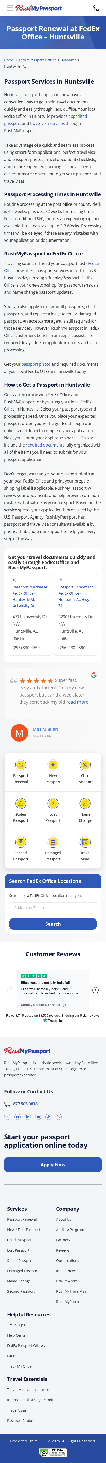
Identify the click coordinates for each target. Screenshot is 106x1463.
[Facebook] (7, 1117)
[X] (59, 1117)
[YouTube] (38, 1117)
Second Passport (21, 1291)
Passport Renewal (22, 1219)
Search (53, 924)
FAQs (11, 1355)
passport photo (36, 364)
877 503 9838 (24, 1104)
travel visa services (47, 123)
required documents (45, 445)
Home (9, 60)
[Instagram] (17, 1117)
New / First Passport (23, 1229)
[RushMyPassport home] (53, 8)
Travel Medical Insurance (28, 1389)
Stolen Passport (20, 1260)
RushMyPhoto (67, 1301)
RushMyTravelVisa (71, 1291)
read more (77, 702)
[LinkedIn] (28, 1117)
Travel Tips (16, 1325)
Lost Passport (18, 1250)
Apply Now (53, 1165)
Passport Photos (20, 1420)
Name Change (19, 1281)
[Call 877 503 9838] (96, 8)
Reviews (62, 1250)
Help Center (17, 1335)
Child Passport (19, 1239)
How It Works (67, 1281)
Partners (63, 1239)
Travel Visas (17, 1410)
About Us (63, 1219)
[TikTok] (48, 1117)
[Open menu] (9, 8)
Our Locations (67, 1260)
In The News (66, 1270)
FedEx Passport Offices (38, 60)
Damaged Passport (23, 1270)
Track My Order (20, 1366)
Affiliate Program (70, 1229)
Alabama (68, 60)
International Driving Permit (30, 1399)
